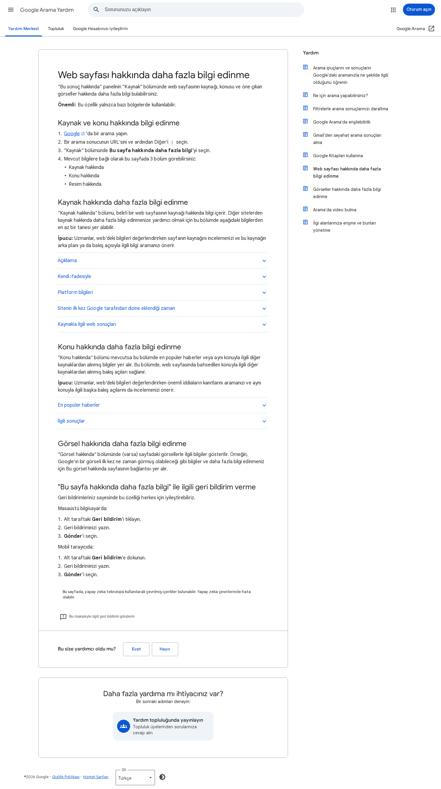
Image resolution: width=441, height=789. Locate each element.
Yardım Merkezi (23, 28)
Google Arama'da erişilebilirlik (341, 122)
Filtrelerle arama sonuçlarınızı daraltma (350, 109)
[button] (11, 9)
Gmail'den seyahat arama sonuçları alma (347, 139)
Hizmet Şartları (95, 777)
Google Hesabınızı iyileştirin (100, 28)
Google (72, 134)
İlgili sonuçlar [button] (71, 421)
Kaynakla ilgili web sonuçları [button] (87, 324)
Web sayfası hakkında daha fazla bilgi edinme (347, 172)
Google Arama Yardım (47, 10)
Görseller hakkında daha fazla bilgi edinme (347, 193)
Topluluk (56, 28)
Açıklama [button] (67, 261)
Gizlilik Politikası (66, 777)
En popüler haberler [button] (79, 405)
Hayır (165, 649)
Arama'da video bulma (334, 210)
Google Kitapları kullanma (338, 155)
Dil (124, 769)
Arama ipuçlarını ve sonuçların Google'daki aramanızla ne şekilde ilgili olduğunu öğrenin (350, 75)
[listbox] (135, 777)
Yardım (311, 53)
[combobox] (204, 10)
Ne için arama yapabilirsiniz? (340, 95)
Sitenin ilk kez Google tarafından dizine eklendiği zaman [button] (116, 308)
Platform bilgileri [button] (75, 292)
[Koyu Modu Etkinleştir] (162, 777)
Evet (136, 649)
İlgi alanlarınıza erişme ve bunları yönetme (344, 226)
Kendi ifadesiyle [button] (74, 277)
